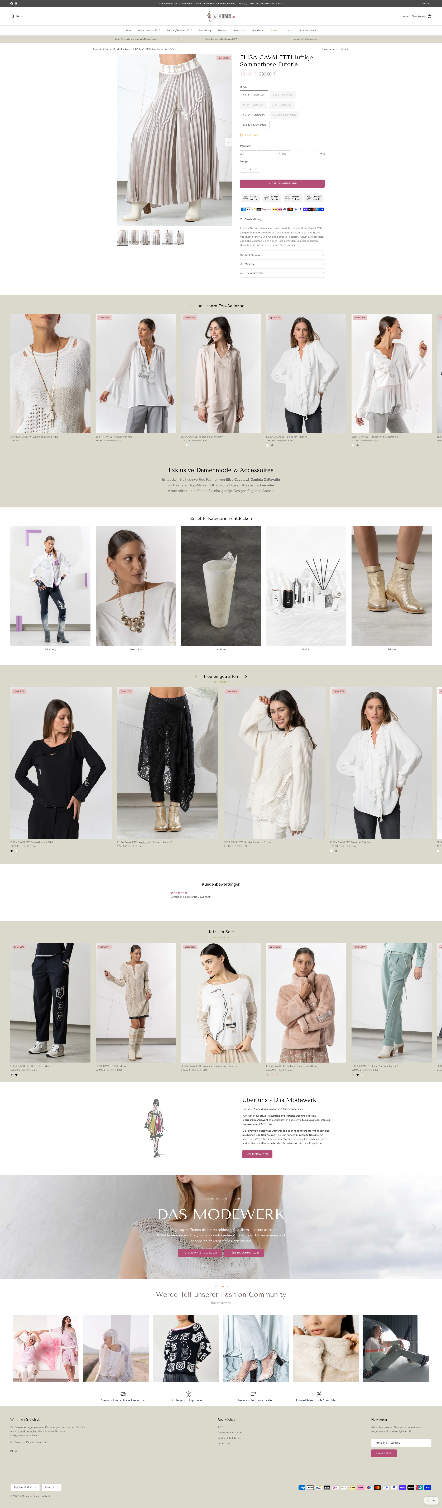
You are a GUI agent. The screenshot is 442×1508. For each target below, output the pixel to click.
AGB (220, 1427)
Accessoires (239, 30)
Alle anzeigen (221, 682)
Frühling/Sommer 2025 (244, 1252)
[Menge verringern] (243, 168)
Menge (244, 161)
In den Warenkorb (282, 183)
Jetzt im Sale (221, 931)
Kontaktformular (27, 1431)
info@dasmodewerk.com (24, 1435)
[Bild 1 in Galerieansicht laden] (174, 140)
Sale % (274, 30)
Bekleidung (205, 30)
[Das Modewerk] (221, 16)
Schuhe (222, 30)
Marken (289, 30)
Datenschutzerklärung (230, 1432)
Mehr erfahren (257, 1154)
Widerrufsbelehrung (229, 1438)
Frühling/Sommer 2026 (179, 30)
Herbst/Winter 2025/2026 (200, 1252)
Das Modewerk (308, 30)
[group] (46, 1348)
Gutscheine (258, 30)
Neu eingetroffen (221, 676)
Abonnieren (384, 1453)
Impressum (224, 1443)
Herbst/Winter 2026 (149, 30)
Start (128, 30)
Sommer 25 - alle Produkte (117, 49)
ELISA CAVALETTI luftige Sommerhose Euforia (154, 49)
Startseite (97, 49)
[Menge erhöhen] (257, 168)
